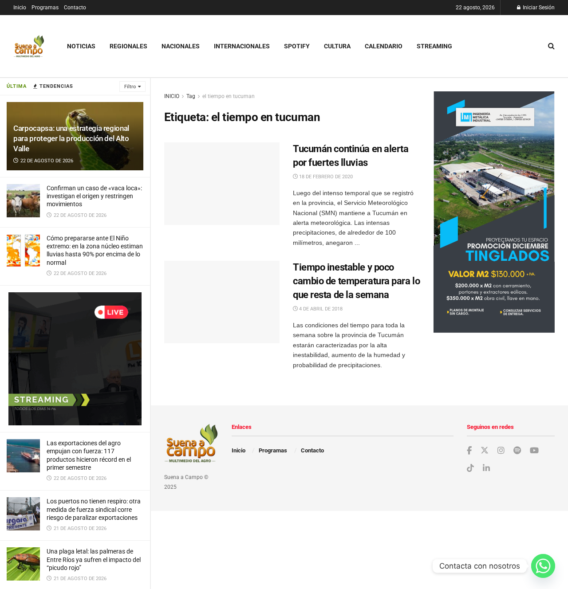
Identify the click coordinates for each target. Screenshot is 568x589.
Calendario (383, 46)
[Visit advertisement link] (75, 358)
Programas (45, 7)
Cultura (337, 46)
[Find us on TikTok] (470, 468)
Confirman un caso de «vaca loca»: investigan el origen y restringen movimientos (94, 196)
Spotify (297, 46)
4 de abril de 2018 (320, 309)
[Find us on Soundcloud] (517, 451)
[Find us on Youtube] (534, 451)
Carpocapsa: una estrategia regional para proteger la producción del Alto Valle (71, 138)
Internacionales (242, 46)
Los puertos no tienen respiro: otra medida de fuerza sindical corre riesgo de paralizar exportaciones (94, 509)
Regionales (128, 46)
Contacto (75, 7)
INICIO (171, 96)
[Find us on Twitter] (485, 450)
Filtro (130, 87)
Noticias (81, 46)
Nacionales (181, 46)
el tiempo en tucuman (228, 96)
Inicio (19, 7)
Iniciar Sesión (538, 7)
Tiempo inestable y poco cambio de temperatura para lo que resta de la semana (356, 281)
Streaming (434, 46)
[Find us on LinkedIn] (486, 468)
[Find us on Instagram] (501, 451)
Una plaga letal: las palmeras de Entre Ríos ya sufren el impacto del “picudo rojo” (94, 559)
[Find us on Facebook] (469, 451)
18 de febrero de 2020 (325, 177)
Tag (190, 96)
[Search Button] (551, 46)
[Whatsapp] (543, 566)
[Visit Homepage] (28, 46)
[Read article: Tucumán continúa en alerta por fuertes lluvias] (222, 183)
